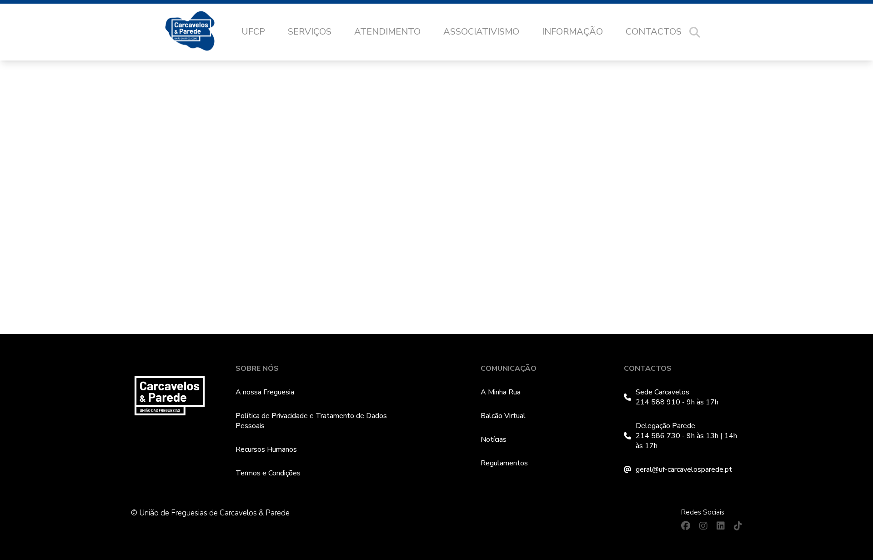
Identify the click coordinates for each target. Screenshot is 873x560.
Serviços (309, 31)
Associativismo (481, 31)
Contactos (654, 31)
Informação (572, 31)
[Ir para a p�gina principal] (199, 32)
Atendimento (387, 31)
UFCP (253, 31)
